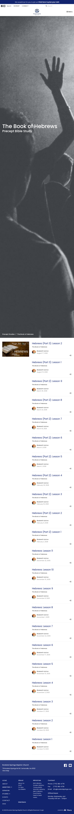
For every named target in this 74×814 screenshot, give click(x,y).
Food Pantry (37, 793)
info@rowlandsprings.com (62, 789)
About (5, 784)
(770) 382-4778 (58, 784)
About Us (21, 783)
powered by (64, 811)
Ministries (37, 780)
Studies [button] (5, 794)
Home (4, 780)
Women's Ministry (39, 789)
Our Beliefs (22, 789)
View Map (5, 771)
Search (9, 6)
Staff (20, 785)
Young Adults (37, 787)
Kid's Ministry (37, 783)
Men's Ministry (37, 791)
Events (5, 797)
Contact (6, 800)
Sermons (6, 790)
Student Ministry (38, 785)
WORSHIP (16, 6)
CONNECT (25, 6)
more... (35, 797)
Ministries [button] (6, 787)
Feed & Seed (37, 795)
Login (42, 810)
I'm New (21, 787)
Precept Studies (8, 334)
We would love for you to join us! (37, 2)
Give (4, 804)
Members (22, 802)
